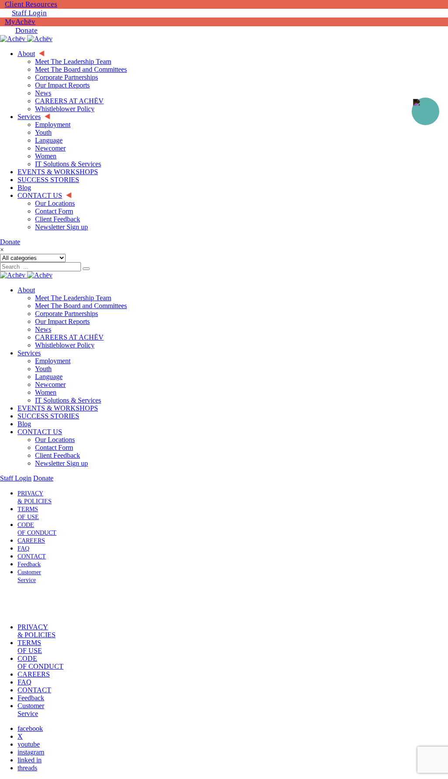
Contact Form (54, 447)
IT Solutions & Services (68, 400)
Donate (26, 30)
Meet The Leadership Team (73, 298)
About (26, 290)
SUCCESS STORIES (48, 416)
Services (29, 353)
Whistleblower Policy (64, 345)
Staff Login (29, 13)
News (43, 329)
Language (49, 376)
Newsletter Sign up (61, 463)
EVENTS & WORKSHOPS (58, 408)
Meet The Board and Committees (81, 305)
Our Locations (55, 439)
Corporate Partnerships (66, 313)
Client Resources (31, 4)
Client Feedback (57, 455)
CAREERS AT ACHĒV (69, 337)
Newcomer (50, 384)
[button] (27, 603)
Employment (52, 361)
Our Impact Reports (62, 321)
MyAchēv (20, 22)
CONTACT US (40, 431)
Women (45, 392)
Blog (24, 424)
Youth (43, 368)
